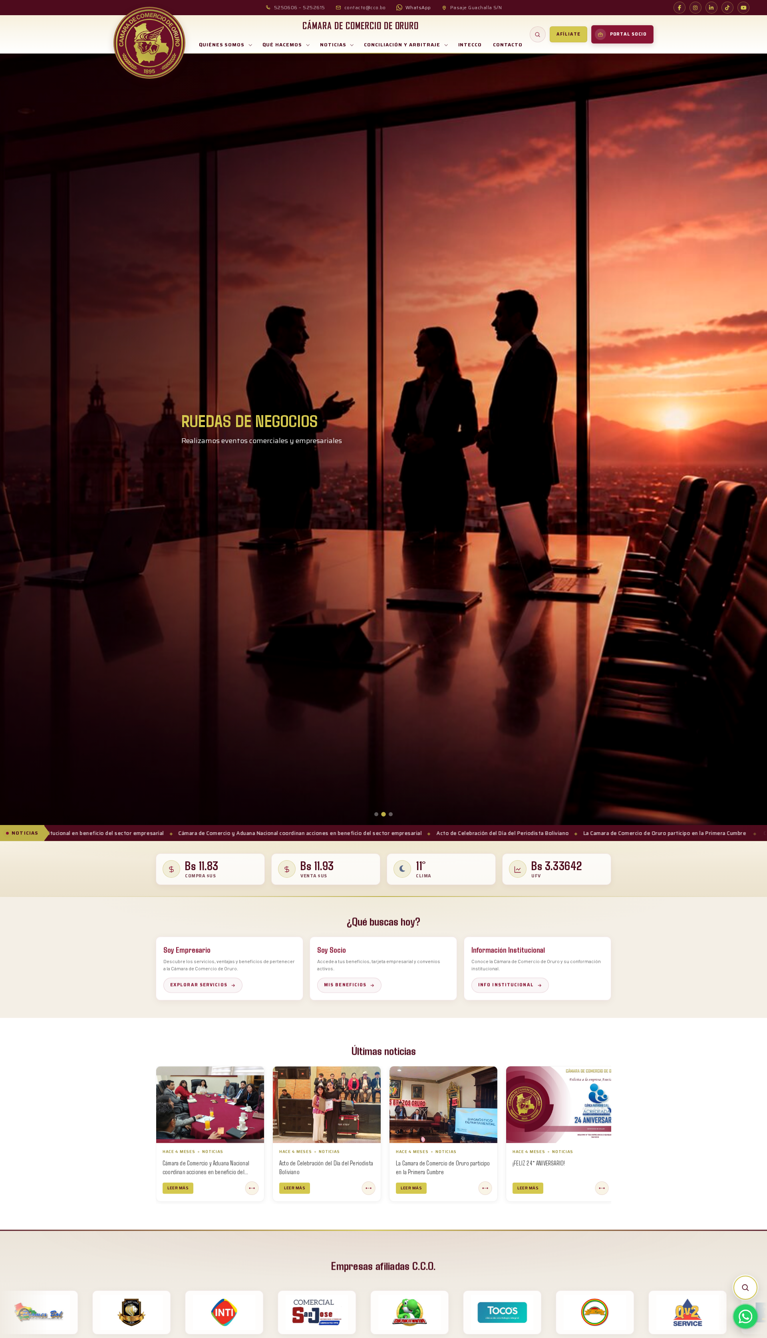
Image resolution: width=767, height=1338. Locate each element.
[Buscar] (538, 34)
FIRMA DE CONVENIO (534, 1162)
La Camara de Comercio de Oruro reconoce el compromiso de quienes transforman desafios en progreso (437, 1171)
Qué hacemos (282, 44)
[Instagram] (695, 8)
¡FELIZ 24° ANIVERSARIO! (305, 1162)
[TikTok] (727, 8)
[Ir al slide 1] (376, 814)
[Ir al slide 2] (383, 814)
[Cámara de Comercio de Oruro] (149, 43)
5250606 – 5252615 (299, 7)
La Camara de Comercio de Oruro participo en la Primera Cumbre (476, 833)
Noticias (333, 44)
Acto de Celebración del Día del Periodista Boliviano (315, 833)
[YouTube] (743, 8)
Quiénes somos (221, 44)
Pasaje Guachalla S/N (476, 7)
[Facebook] (680, 8)
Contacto (508, 44)
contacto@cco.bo (365, 7)
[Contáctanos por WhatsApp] (745, 1316)
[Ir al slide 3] (391, 814)
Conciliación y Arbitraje (402, 44)
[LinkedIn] (711, 8)
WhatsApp (418, 7)
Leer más (178, 1188)
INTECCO (470, 44)
